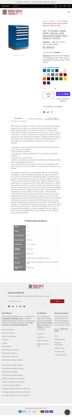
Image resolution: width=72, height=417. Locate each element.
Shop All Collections (9, 336)
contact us (56, 60)
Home (45, 21)
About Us (40, 334)
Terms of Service (60, 355)
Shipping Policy (59, 339)
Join (57, 301)
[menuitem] (62, 6)
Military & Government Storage (13, 379)
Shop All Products (8, 333)
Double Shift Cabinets (10, 372)
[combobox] (33, 6)
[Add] (55, 88)
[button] (44, 112)
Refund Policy (59, 348)
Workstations (7, 346)
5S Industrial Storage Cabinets (13, 368)
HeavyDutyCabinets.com (34, 408)
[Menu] (69, 12)
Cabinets (5, 340)
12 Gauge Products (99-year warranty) (16, 389)
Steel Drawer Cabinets (10, 356)
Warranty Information (58, 344)
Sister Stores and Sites (43, 345)
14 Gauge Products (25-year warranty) (16, 392)
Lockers (5, 343)
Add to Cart (48, 95)
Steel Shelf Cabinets (9, 353)
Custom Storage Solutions (11, 385)
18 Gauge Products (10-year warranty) (16, 395)
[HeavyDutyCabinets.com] (12, 12)
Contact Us (41, 337)
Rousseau (46, 42)
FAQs (56, 336)
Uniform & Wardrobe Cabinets (13, 382)
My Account (5, 6)
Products (52, 21)
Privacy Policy (59, 352)
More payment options (63, 100)
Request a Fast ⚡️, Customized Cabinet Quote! (36, 2)
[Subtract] (45, 88)
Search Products (8, 330)
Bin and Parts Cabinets (10, 350)
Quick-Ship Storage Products (12, 365)
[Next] (59, 119)
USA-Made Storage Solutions (12, 360)
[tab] (19, 118)
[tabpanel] (36, 168)
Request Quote (42, 341)
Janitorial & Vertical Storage (12, 375)
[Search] (55, 6)
